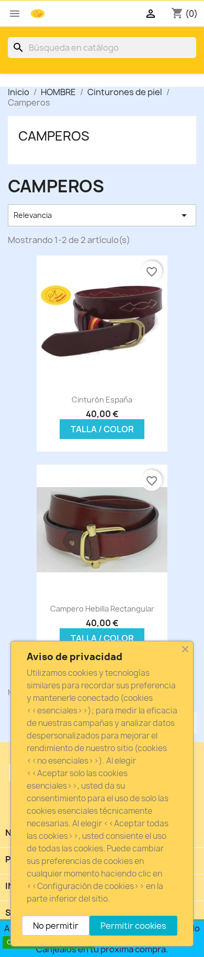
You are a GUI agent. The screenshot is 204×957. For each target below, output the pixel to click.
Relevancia (102, 215)
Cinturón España (102, 400)
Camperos (53, 136)
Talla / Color (102, 429)
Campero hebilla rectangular (102, 609)
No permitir (55, 925)
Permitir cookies (133, 925)
